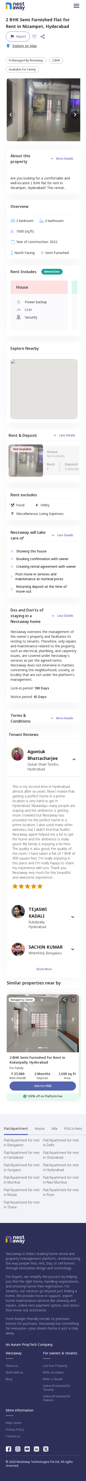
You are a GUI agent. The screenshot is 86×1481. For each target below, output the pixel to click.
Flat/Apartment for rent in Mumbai (22, 1179)
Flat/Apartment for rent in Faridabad (22, 1155)
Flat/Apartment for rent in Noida (22, 1192)
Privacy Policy (15, 1430)
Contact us (13, 1436)
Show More (44, 969)
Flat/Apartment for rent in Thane (22, 1204)
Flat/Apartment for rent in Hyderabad (61, 1167)
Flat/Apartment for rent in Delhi (61, 1142)
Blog (9, 1379)
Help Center (14, 1423)
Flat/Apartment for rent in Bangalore (22, 1142)
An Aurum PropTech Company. (29, 1344)
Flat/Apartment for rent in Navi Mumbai (61, 1179)
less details (67, 435)
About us (12, 1366)
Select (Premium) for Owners (56, 1398)
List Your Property (55, 1366)
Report (21, 36)
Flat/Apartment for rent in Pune (61, 1192)
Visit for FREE (43, 1086)
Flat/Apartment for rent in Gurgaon (22, 1167)
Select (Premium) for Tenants (56, 1388)
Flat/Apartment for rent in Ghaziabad (61, 1155)
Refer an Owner (53, 1372)
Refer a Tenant (53, 1379)
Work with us (14, 1372)
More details (64, 159)
